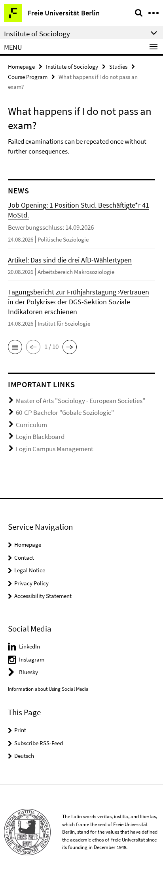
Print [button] (20, 730)
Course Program (27, 77)
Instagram (31, 659)
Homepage (21, 66)
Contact (24, 557)
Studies (118, 66)
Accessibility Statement (43, 596)
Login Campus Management (54, 448)
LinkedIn (29, 646)
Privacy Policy (31, 583)
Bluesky (28, 672)
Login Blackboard (40, 436)
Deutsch (24, 755)
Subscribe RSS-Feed (38, 743)
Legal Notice (29, 570)
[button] (15, 347)
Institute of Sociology (72, 66)
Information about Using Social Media (48, 689)
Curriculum (31, 424)
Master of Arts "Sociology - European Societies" (80, 400)
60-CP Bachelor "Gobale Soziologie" (65, 412)
